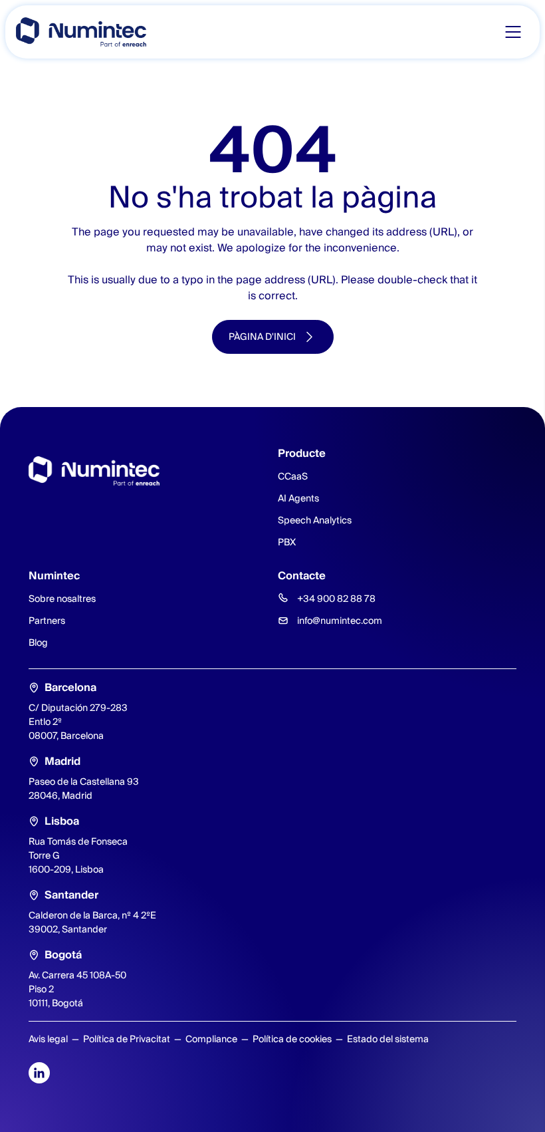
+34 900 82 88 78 (336, 599)
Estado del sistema (388, 1039)
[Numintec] (81, 32)
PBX (287, 542)
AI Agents (298, 498)
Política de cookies (292, 1039)
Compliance (211, 1039)
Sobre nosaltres (62, 599)
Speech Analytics (315, 520)
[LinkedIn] (39, 1072)
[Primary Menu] (513, 32)
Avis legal (48, 1039)
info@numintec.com (339, 621)
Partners (47, 621)
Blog (38, 642)
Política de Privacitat (126, 1039)
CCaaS (293, 476)
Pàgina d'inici (262, 337)
